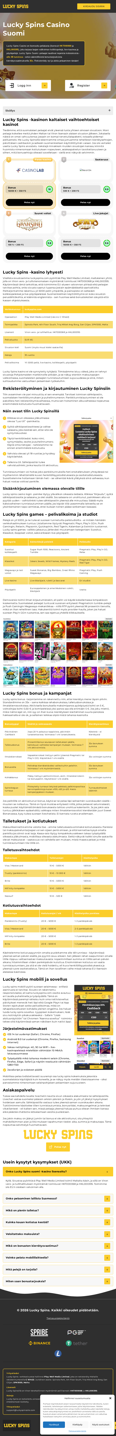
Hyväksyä (54, 1424)
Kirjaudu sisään (94, 6)
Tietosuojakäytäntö (77, 1431)
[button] (110, 1398)
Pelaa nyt (29, 202)
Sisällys (10, 110)
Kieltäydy (77, 1424)
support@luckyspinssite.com (21, 1410)
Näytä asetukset (100, 1424)
